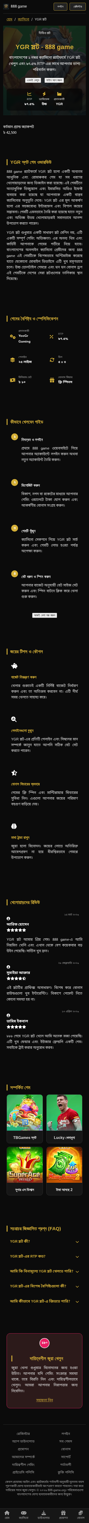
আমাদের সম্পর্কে (23, 1457)
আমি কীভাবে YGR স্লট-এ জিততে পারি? (40, 1301)
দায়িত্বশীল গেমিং (23, 1465)
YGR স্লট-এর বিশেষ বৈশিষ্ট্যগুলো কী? (38, 1286)
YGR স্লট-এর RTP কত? (27, 1257)
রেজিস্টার (77, 6)
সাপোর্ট (66, 1457)
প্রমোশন (23, 1449)
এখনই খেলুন (33, 80)
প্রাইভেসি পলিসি (23, 1472)
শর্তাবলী (65, 1465)
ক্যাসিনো (23, 19)
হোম (9, 19)
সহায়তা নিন (44, 1400)
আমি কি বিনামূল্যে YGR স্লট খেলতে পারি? (41, 1271)
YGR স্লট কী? (20, 1241)
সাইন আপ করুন (54, 80)
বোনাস (66, 1449)
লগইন (60, 6)
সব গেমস (65, 1441)
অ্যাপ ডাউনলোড (23, 1441)
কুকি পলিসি (66, 1472)
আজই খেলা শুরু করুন (44, 615)
